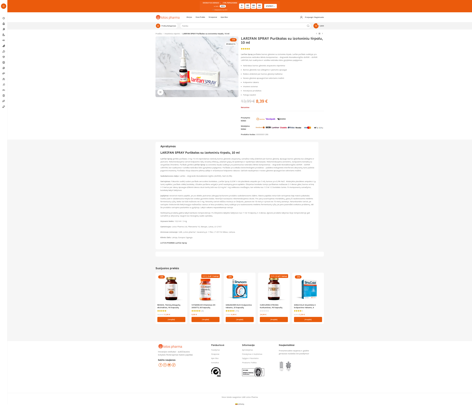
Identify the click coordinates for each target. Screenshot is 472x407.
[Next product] (322, 33)
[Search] (308, 26)
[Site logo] (167, 17)
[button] (171, 319)
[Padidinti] (160, 92)
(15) (237, 311)
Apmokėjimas (247, 350)
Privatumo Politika (249, 362)
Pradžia (158, 33)
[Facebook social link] (160, 365)
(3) (202, 311)
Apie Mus (215, 358)
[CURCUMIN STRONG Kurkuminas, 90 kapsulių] (274, 288)
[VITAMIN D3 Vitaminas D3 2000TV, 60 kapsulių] (206, 288)
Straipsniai (215, 354)
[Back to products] (319, 33)
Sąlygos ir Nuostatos (250, 358)
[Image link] (170, 346)
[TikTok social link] (174, 365)
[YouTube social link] (169, 365)
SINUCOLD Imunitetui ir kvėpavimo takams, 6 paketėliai (305, 307)
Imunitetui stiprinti (172, 33)
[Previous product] (316, 33)
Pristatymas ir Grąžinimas (252, 354)
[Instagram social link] (165, 365)
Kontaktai (215, 362)
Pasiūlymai (215, 350)
